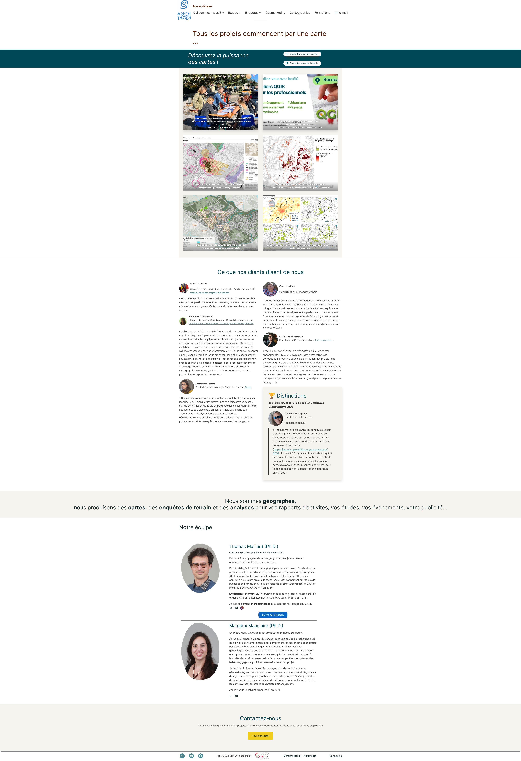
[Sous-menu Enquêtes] (260, 13)
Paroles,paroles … (324, 340)
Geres (248, 387)
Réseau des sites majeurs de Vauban (209, 292)
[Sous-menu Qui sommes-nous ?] (223, 13)
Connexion (335, 755)
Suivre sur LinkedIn (273, 614)
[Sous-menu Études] (240, 13)
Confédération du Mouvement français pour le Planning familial (221, 323)
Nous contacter (260, 735)
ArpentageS (224, 755)
